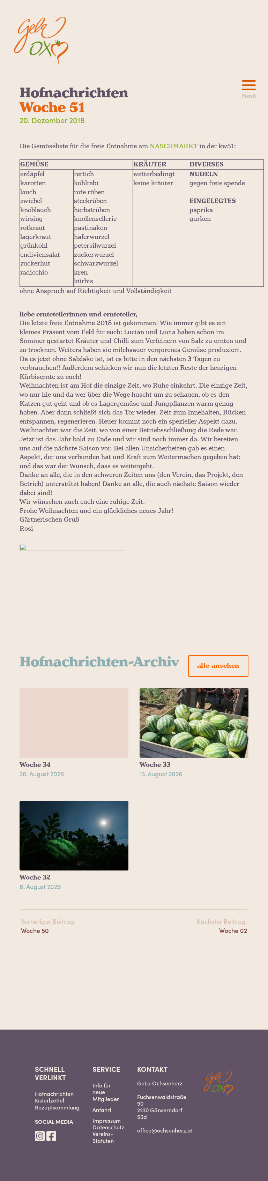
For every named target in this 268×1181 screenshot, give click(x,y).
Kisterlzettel (49, 1100)
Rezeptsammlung (57, 1107)
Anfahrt (101, 1109)
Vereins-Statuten (103, 1137)
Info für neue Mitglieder (105, 1092)
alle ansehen (218, 666)
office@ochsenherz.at (165, 1130)
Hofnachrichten (54, 1093)
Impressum (106, 1120)
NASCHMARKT (174, 146)
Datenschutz (108, 1127)
